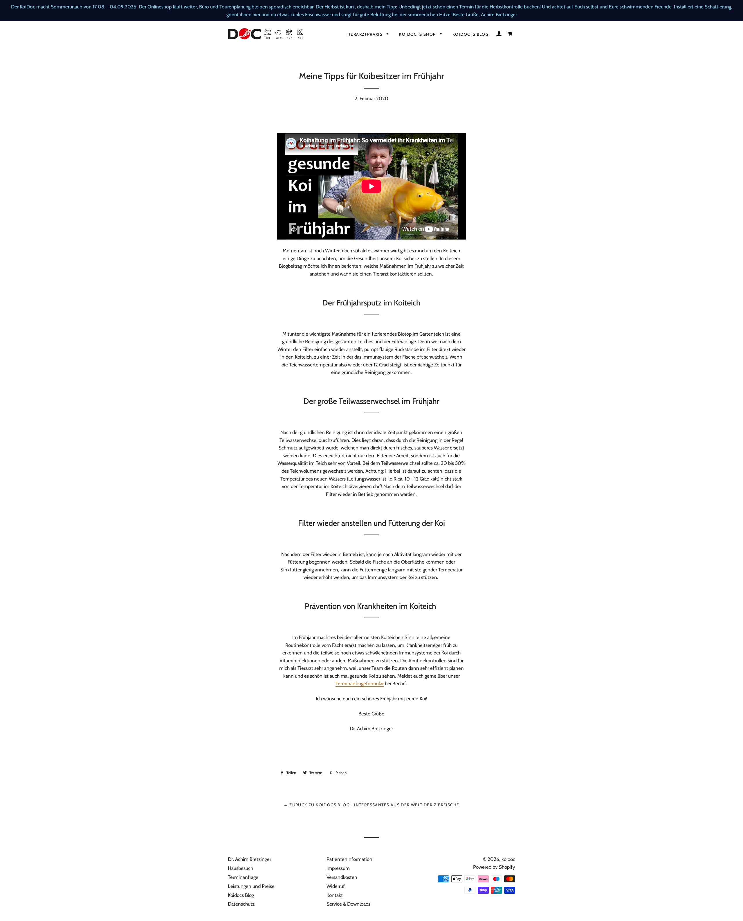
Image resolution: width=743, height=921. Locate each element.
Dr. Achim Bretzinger (249, 859)
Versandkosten (342, 877)
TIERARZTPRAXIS (365, 34)
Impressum (338, 868)
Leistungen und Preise (251, 886)
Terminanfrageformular (360, 683)
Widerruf (336, 886)
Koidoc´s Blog (470, 34)
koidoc (508, 859)
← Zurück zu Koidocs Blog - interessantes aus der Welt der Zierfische (371, 804)
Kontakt (335, 895)
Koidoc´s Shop (418, 34)
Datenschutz (241, 904)
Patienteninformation (349, 859)
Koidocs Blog (241, 895)
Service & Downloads (348, 904)
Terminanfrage (243, 877)
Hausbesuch (240, 868)
